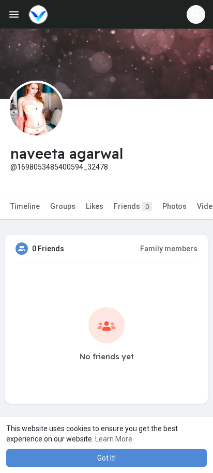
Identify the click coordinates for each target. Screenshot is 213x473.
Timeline (25, 206)
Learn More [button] (113, 439)
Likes (94, 206)
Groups (62, 206)
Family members (168, 249)
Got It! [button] (106, 458)
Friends (131, 206)
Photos (174, 206)
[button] (196, 14)
